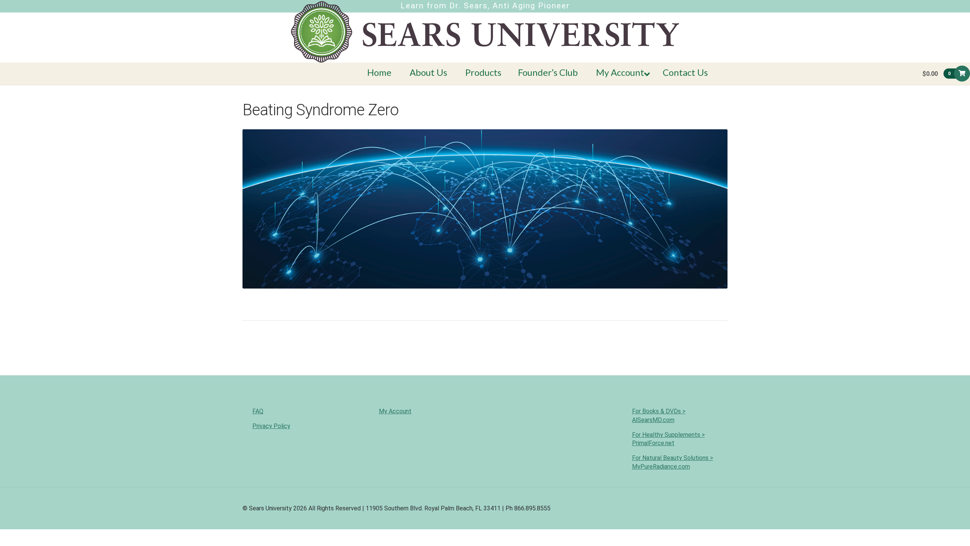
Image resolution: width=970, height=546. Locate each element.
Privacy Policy (271, 426)
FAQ (257, 411)
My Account (395, 411)
